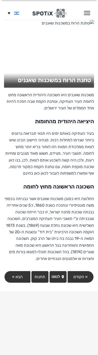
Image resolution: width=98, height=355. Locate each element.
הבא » (17, 276)
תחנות (39, 276)
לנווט (56, 276)
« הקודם (80, 276)
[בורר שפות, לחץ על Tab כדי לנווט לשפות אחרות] (13, 13)
